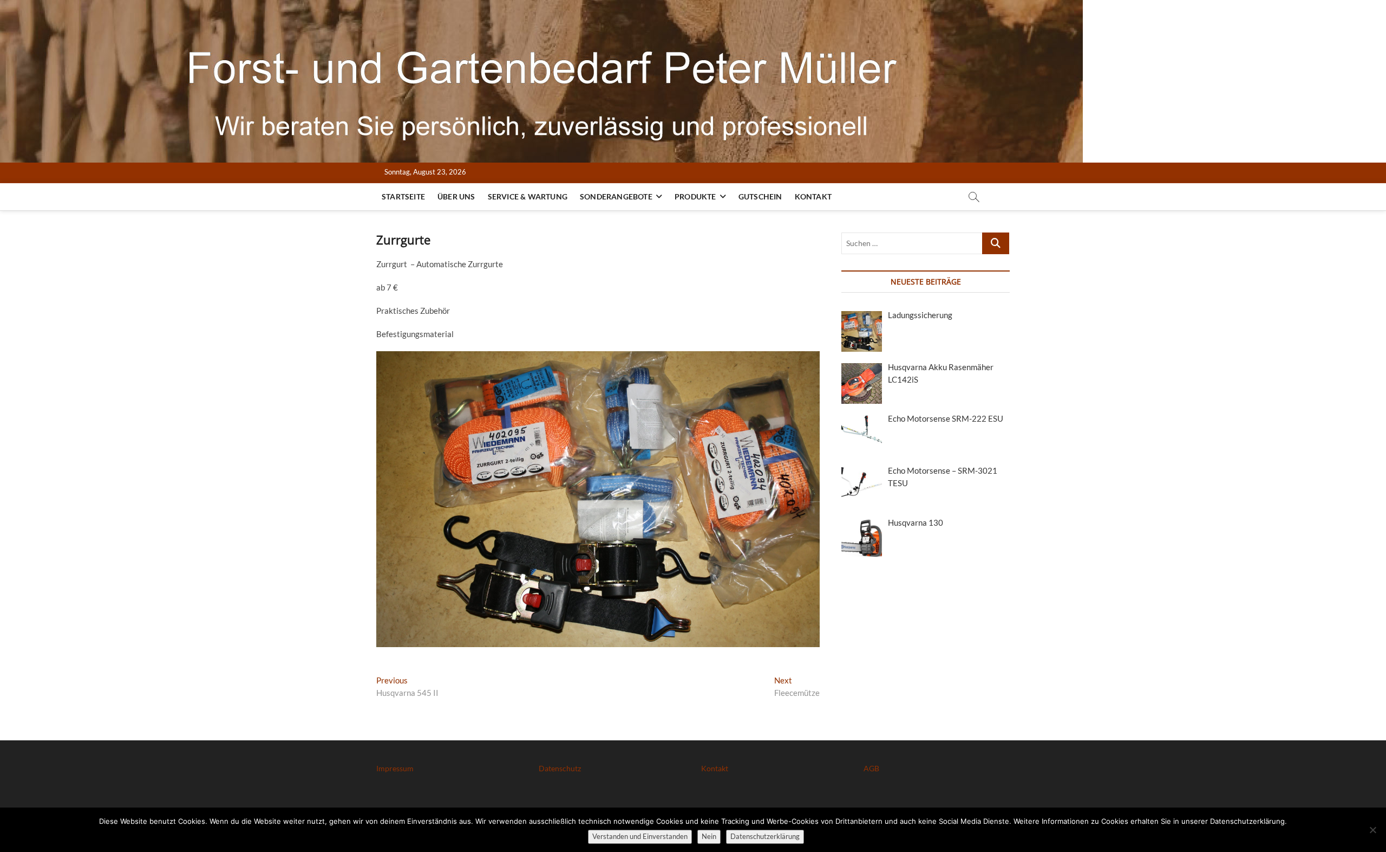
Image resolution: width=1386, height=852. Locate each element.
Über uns (456, 196)
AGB (871, 768)
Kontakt (813, 196)
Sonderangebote (616, 196)
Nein (709, 836)
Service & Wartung (527, 196)
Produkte (695, 196)
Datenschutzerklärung (765, 836)
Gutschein (760, 196)
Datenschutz (560, 768)
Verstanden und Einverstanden (640, 836)
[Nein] (1372, 829)
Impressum (395, 768)
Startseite (403, 196)
